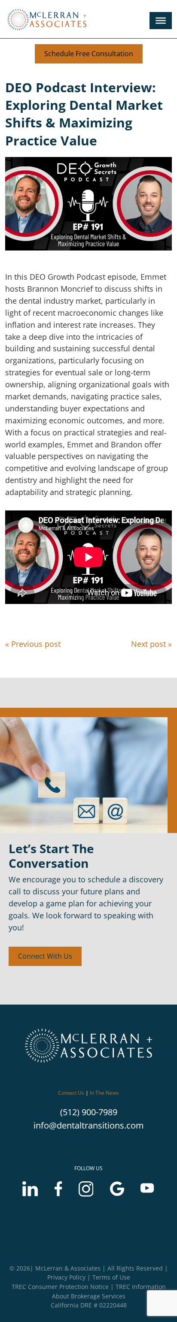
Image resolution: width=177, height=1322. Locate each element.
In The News (104, 1092)
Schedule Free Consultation (88, 53)
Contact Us (71, 1092)
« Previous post (33, 644)
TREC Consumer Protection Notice (60, 1287)
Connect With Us (45, 956)
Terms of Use (111, 1277)
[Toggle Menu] (161, 21)
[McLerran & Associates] (49, 31)
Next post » (151, 644)
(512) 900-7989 (88, 1112)
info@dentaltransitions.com (89, 1125)
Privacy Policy (66, 1277)
